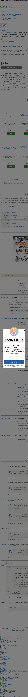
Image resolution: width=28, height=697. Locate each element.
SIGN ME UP (14, 362)
